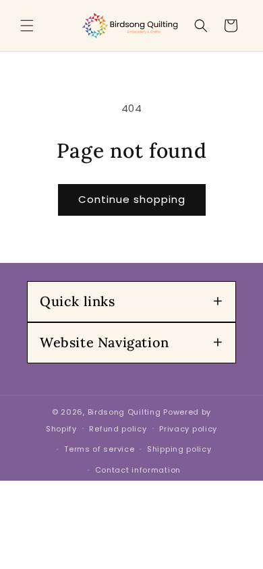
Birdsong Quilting (124, 412)
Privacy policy (188, 428)
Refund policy (117, 428)
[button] (27, 25)
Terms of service (99, 449)
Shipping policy (179, 449)
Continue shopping (131, 199)
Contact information (138, 470)
